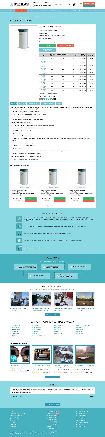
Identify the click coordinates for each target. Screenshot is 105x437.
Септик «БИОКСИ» (52, 428)
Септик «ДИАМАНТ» (82, 415)
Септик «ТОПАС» (52, 427)
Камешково (16, 327)
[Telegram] (44, 99)
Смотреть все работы (52, 314)
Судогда (80, 333)
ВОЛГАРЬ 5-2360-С (43, 65)
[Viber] (53, 99)
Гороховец (59, 325)
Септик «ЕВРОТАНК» (82, 422)
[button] (45, 205)
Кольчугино (16, 329)
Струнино (58, 333)
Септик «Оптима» (51, 413)
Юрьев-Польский (39, 335)
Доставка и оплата (65, 10)
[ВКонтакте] (42, 99)
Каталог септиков (22, 10)
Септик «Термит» (81, 417)
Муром (35, 331)
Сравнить (30, 201)
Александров (16, 325)
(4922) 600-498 (35, 3)
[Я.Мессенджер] (46, 99)
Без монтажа (43, 42)
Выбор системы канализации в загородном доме (84, 366)
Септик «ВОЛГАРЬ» (34, 17)
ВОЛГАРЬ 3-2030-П (43, 62)
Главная (12, 10)
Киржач (58, 327)
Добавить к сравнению (65, 45)
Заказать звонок (89, 3)
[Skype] (49, 99)
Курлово (58, 329)
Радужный (15, 333)
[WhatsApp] (51, 99)
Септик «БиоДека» (51, 411)
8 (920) (54, 432)
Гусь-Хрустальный (83, 325)
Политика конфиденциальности (49, 433)
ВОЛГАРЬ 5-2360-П (43, 69)
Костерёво (37, 329)
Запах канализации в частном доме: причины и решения (41, 366)
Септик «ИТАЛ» (80, 426)
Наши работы (74, 10)
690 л (49, 38)
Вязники (36, 325)
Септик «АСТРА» (80, 413)
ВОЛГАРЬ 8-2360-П (43, 90)
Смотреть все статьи (52, 377)
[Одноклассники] (40, 99)
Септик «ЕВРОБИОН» (82, 411)
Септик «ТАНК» (52, 417)
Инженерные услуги (46, 10)
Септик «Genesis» (51, 415)
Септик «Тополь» (81, 419)
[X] (55, 99)
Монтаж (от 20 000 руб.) (56, 42)
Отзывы (81, 10)
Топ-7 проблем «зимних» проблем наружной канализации (63, 366)
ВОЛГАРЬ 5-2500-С (43, 72)
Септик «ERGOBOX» (52, 421)
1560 (51, 35)
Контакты (93, 10)
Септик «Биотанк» (52, 419)
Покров (79, 331)
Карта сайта (37, 433)
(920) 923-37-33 (46, 3)
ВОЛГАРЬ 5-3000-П (43, 83)
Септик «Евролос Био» (52, 423)
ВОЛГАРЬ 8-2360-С (43, 87)
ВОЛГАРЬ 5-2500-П (43, 76)
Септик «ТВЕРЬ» (52, 425)
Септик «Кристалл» (81, 424)
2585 (62, 35)
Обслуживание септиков (34, 10)
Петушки (58, 331)
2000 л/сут (54, 30)
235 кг (46, 33)
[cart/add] (47, 45)
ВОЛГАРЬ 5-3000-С (43, 80)
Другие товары (55, 10)
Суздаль (14, 335)
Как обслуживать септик (17, 365)
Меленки (15, 331)
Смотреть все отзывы (52, 404)
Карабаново (37, 327)
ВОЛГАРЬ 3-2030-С (43, 58)
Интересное (87, 10)
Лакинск (80, 329)
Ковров (79, 327)
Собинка (36, 333)
